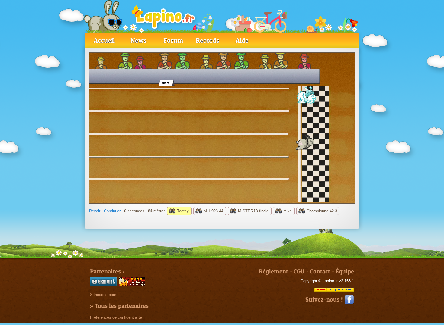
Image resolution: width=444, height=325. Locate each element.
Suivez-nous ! (324, 299)
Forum (173, 40)
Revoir (94, 211)
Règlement (273, 271)
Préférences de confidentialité (116, 317)
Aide (242, 40)
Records (207, 40)
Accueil (104, 40)
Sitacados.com (103, 294)
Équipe (345, 271)
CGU (299, 271)
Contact (320, 271)
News (138, 40)
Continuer (112, 211)
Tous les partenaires (122, 305)
